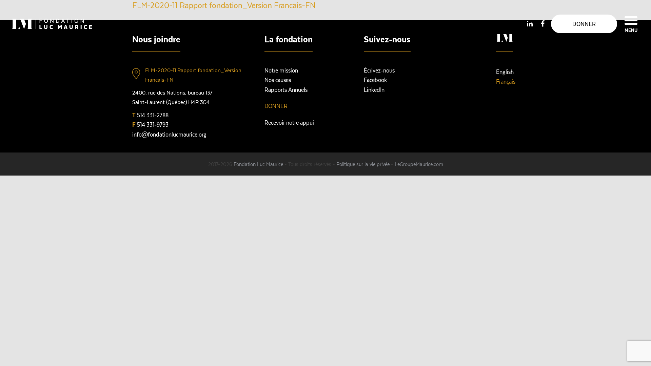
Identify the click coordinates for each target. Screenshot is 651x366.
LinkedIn (374, 89)
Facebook (375, 79)
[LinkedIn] (529, 23)
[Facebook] (542, 23)
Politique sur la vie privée (363, 164)
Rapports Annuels (286, 89)
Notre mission (281, 70)
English (505, 71)
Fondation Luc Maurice (258, 164)
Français (505, 81)
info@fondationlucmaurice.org (169, 134)
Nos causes (277, 79)
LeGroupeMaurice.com (419, 164)
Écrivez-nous (379, 70)
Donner (276, 105)
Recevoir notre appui (289, 122)
